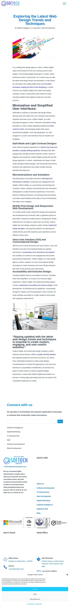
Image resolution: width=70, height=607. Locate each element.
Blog (38, 513)
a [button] (64, 3)
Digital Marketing (13, 432)
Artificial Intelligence (15, 428)
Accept (35, 589)
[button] (67, 575)
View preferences (35, 599)
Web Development (48, 28)
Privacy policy (38, 604)
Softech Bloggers (23, 28)
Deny (35, 594)
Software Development (16, 444)
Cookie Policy (30, 604)
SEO (8, 440)
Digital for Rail (42, 509)
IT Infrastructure (13, 436)
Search (60, 421)
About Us (40, 484)
